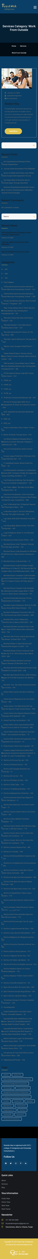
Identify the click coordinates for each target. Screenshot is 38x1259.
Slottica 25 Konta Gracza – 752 (15, 765)
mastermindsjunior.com (24, 1245)
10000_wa (7, 380)
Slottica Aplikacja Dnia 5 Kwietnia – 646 (18, 793)
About (4, 1180)
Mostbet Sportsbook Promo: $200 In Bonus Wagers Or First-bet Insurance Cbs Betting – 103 (19, 677)
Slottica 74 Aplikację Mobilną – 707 (17, 789)
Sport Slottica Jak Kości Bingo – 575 (17, 996)
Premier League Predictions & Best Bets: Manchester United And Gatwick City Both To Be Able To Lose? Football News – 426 (18, 753)
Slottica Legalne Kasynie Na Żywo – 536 (18, 929)
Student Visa (12, 103)
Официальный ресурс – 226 (14, 1060)
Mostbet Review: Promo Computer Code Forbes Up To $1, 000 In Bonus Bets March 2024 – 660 (18, 653)
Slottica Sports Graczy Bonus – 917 (17, 951)
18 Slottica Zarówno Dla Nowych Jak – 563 (20, 398)
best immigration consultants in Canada (17, 1079)
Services (5, 1184)
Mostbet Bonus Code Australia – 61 (17, 561)
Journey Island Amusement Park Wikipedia (19, 169)
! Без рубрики (9, 282)
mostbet (30, 1101)
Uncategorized (9, 1007)
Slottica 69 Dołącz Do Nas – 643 (16, 780)
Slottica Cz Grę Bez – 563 (13, 852)
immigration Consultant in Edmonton (16, 1092)
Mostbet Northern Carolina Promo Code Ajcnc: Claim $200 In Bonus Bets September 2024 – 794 (18, 629)
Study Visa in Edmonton (12, 1119)
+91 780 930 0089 (21, 1254)
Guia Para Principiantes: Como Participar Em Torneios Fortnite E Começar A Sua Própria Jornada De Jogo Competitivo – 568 (19, 497)
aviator (6, 1075)
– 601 (6, 269)
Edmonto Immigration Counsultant (15, 1083)
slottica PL (20, 1114)
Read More (13, 131)
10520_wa (7, 389)
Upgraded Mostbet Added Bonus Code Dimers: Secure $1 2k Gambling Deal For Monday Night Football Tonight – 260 (17, 1021)
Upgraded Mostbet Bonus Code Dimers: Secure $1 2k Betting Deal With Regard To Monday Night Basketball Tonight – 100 (17, 1031)
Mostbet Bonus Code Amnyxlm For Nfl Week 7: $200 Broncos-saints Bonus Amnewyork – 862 (19, 554)
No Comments (11, 98)
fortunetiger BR (23, 1088)
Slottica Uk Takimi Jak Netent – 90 (16, 960)
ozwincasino (21, 1105)
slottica (22, 1110)
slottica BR (7, 1114)
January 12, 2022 (13, 93)
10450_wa (7, 385)
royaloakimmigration (14, 96)
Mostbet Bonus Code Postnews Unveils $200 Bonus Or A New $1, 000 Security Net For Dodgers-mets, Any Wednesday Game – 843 (19, 568)
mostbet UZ (8, 1105)
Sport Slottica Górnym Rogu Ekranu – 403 (19, 991)
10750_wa (7, 393)
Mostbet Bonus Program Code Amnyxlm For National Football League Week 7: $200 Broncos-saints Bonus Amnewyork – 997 (18, 591)
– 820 (6, 274)
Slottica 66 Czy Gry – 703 (13, 776)
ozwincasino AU (9, 1110)
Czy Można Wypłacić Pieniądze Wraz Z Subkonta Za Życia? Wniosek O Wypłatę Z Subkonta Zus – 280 (17, 442)
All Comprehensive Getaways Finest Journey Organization (16, 233)
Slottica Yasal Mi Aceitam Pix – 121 (17, 983)
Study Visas (6, 1198)
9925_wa (7, 423)
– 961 (6, 278)
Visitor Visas (6, 1202)
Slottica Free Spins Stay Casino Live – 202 (19, 889)
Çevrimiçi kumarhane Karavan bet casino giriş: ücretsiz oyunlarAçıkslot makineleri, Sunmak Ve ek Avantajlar (18, 190)
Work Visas (5, 1205)
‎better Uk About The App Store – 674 (17, 435)
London (6, 1101)
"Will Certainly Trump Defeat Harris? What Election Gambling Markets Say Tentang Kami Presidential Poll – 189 (19, 366)
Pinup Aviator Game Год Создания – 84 (18, 746)
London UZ (17, 1101)
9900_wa (7, 419)
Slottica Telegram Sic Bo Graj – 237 (17, 956)
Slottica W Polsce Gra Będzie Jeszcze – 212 (20, 964)
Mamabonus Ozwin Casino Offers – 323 (18, 540)
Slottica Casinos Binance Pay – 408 (17, 847)
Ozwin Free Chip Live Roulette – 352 (17, 720)
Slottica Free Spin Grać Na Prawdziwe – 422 (20, 877)
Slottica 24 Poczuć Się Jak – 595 (16, 760)
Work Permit (6, 1209)
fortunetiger (8, 1088)
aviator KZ (17, 1075)
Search (28, 145)
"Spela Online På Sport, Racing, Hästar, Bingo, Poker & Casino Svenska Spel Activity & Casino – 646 (19, 356)
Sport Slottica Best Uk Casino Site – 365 (19, 987)
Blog (3, 1187)
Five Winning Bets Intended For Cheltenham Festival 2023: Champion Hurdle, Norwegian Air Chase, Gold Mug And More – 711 (19, 473)
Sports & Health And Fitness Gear (15, 252)
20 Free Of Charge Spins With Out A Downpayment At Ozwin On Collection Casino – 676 (19, 405)
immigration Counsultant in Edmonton (16, 1097)
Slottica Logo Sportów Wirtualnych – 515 (19, 933)
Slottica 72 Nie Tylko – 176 (14, 785)
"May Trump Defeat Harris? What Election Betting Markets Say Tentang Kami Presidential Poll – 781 (18, 311)
